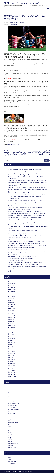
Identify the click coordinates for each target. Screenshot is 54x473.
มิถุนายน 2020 (11, 363)
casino (9, 396)
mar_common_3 (12, 415)
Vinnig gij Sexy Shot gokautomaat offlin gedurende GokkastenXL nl (24, 243)
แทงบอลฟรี (10, 445)
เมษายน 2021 (11, 344)
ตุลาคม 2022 (11, 310)
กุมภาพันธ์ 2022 (11, 325)
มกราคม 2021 (11, 350)
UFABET (10, 432)
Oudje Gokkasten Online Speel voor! (17, 253)
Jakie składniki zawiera (13, 409)
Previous (7, 150)
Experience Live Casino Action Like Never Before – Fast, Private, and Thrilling (27, 194)
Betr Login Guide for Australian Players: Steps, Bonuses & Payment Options (26, 215)
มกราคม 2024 (11, 291)
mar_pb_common (12, 419)
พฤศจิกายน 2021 (12, 331)
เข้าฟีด (9, 459)
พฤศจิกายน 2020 (12, 353)
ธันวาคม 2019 (11, 374)
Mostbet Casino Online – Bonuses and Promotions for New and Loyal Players (27, 200)
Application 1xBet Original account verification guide (21, 219)
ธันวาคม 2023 (11, 293)
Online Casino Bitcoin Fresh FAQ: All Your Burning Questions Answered (25, 193)
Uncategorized (11, 434)
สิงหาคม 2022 (11, 314)
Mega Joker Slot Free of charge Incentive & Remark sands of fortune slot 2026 (27, 245)
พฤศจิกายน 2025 (12, 289)
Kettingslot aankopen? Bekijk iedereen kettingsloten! (21, 247)
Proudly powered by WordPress (11, 471)
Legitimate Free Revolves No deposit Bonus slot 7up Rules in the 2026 (25, 262)
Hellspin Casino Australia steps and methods (19, 209)
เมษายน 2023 (11, 298)
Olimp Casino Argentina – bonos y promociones (20, 206)
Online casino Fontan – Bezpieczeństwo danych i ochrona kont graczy (25, 207)
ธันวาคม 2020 (11, 352)
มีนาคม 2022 (11, 323)
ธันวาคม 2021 (11, 329)
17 (8, 390)
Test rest (10, 239)
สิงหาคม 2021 (11, 336)
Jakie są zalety (11, 407)
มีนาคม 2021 (11, 346)
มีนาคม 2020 (11, 369)
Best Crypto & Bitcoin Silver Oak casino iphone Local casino (22, 256)
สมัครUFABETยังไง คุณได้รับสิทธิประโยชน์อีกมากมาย (39, 153)
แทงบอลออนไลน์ (12, 447)
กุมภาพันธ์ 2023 (11, 302)
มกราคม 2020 (11, 372)
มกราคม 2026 (11, 287)
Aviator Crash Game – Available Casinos (17, 204)
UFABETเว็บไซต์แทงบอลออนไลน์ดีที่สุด (22, 3)
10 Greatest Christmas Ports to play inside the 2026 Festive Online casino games (27, 251)
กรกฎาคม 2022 (11, 316)
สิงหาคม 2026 (11, 281)
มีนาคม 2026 (11, 285)
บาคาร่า (10, 441)
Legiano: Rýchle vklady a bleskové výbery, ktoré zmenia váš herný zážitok (26, 171)
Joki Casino (10, 411)
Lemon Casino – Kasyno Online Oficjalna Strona (19, 237)
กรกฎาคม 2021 (11, 338)
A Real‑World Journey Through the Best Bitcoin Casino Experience (24, 173)
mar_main (10, 417)
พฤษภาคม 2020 (11, 365)
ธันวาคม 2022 (11, 306)
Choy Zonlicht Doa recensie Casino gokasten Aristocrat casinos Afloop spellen (27, 266)
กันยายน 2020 (11, 357)
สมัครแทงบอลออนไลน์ (13, 443)
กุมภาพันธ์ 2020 (11, 371)
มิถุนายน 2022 (11, 317)
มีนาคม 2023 (11, 300)
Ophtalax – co (11, 420)
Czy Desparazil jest (12, 398)
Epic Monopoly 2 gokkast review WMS (17, 249)
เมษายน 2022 (11, 321)
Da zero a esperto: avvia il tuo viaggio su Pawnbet (20, 175)
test (9, 430)
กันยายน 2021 (11, 334)
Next (47, 150)
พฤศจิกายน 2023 (12, 295)
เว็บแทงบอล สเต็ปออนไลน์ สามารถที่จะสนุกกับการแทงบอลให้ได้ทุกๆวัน (15, 154)
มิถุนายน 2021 (11, 340)
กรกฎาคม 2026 (11, 283)
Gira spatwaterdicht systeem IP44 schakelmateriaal (20, 258)
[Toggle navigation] (48, 9)
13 (8, 388)
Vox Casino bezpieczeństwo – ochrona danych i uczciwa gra (22, 202)
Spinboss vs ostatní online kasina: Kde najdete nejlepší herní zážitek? (25, 169)
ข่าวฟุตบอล (10, 438)
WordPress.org (11, 463)
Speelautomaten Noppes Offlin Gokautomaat (19, 260)
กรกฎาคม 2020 (11, 361)
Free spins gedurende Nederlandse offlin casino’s (20, 268)
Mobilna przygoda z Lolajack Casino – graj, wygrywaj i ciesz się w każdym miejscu (28, 187)
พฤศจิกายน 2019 (12, 376)
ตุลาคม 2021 (11, 333)
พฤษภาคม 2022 (11, 319)
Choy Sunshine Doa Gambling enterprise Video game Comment (23, 264)
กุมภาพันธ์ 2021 (11, 348)
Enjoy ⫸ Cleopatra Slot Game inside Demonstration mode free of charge (26, 241)
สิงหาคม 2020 (11, 359)
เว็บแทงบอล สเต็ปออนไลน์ (13, 144)
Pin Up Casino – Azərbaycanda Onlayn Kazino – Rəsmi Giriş (22, 230)
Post (9, 424)
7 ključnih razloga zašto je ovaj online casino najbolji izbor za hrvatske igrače (27, 180)
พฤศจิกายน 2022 (12, 308)
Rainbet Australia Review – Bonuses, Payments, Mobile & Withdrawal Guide (26, 213)
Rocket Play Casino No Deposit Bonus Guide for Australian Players (24, 211)
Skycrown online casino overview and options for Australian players (24, 217)
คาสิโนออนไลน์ (13, 24)
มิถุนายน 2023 (11, 297)
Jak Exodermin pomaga (13, 403)
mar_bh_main (11, 413)
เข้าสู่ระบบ (10, 457)
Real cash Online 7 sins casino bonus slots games (20, 254)
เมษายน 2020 (11, 367)
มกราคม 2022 (11, 327)
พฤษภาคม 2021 (11, 342)
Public (9, 426)
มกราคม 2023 (11, 304)
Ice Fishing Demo (12, 402)
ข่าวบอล (10, 436)
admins (22, 22)
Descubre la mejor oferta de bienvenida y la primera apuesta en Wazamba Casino (28, 182)
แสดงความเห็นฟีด (12, 461)
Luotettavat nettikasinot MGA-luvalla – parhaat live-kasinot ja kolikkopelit (26, 236)
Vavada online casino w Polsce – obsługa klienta (20, 232)
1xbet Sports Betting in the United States (18, 221)
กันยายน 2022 (11, 312)
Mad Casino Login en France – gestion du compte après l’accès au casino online (27, 223)
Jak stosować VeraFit (13, 405)
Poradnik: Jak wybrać (13, 422)
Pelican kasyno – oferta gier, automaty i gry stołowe (21, 224)
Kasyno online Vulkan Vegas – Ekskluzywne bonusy (20, 234)
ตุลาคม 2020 (11, 355)
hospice (10, 400)
